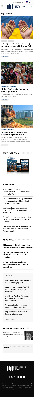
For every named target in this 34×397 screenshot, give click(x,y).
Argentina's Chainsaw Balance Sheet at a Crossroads (17, 312)
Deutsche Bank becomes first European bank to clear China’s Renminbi (15, 210)
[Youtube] (21, 377)
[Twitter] (12, 377)
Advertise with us (25, 384)
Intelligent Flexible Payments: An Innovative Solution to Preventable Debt (17, 298)
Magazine (13, 86)
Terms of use (20, 389)
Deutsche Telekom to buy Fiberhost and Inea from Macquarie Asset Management (17, 228)
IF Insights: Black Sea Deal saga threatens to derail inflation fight (16, 45)
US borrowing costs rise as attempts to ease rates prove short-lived (15, 264)
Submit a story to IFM (9, 385)
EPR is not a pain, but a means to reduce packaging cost (18, 281)
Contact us (13, 384)
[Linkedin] (18, 377)
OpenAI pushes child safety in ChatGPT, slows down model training (15, 254)
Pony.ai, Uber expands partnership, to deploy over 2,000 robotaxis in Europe (17, 219)
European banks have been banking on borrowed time (16, 306)
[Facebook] (9, 377)
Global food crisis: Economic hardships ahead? (14, 90)
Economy (4, 41)
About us (5, 384)
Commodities (5, 86)
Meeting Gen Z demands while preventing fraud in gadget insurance (17, 289)
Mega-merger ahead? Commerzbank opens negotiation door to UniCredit (16, 191)
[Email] (24, 377)
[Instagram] (15, 377)
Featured (10, 41)
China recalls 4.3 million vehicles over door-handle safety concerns (18, 246)
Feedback (28, 385)
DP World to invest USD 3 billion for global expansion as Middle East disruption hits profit (17, 200)
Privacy (11, 389)
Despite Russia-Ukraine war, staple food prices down (14, 133)
